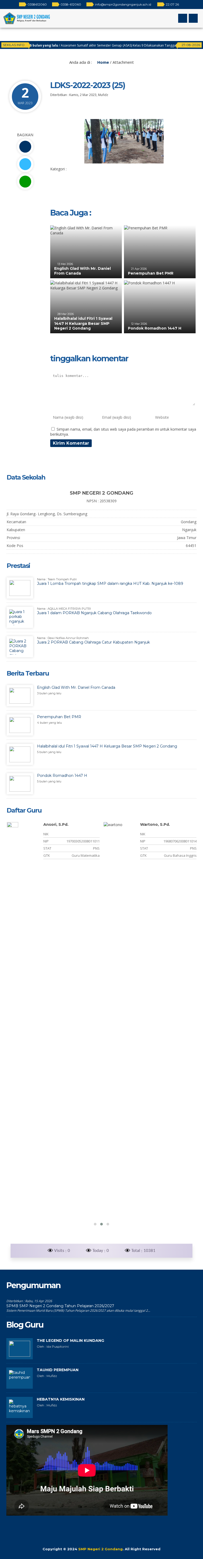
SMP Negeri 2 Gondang (100, 1549)
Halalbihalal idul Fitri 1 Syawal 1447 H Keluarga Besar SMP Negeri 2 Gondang (83, 323)
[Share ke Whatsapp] (25, 182)
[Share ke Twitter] (25, 164)
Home (102, 62)
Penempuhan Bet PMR (150, 273)
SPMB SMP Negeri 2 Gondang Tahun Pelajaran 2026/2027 (60, 1305)
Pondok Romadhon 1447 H (154, 328)
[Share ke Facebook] (25, 147)
